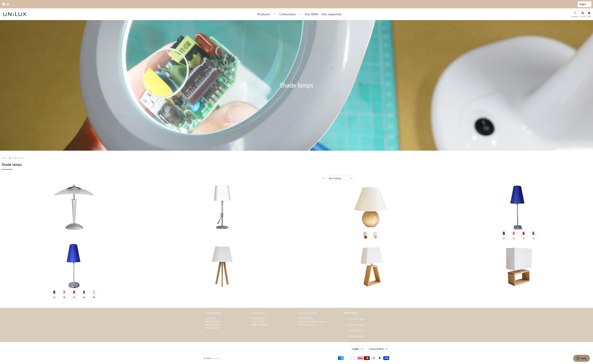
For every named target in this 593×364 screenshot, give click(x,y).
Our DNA (311, 14)
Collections (287, 14)
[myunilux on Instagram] (3, 4)
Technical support (356, 324)
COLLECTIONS (212, 328)
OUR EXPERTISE (260, 324)
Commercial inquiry (357, 319)
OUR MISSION (259, 318)
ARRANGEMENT (213, 324)
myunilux (215, 358)
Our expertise (332, 14)
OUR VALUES (258, 321)
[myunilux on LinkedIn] (8, 4)
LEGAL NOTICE (305, 318)
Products (263, 14)
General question (356, 336)
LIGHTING (210, 318)
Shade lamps (18, 158)
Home (4, 158)
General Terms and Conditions (312, 321)
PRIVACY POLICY (306, 324)
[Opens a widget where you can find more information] (581, 358)
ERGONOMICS (212, 321)
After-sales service (356, 330)
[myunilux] (14, 14)
